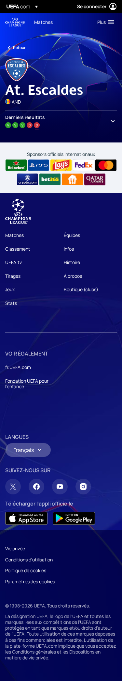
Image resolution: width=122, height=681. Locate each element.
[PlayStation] (38, 165)
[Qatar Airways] (94, 179)
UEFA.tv (13, 262)
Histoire (72, 262)
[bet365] (50, 179)
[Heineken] (16, 165)
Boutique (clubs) (81, 289)
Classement (17, 249)
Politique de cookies (25, 570)
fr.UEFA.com (18, 367)
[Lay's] (61, 165)
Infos (69, 249)
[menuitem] (60, 22)
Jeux (10, 289)
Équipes (72, 235)
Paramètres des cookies (30, 581)
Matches (14, 235)
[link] (43, 22)
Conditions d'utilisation (29, 559)
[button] (104, 22)
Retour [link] (19, 47)
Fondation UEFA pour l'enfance (26, 384)
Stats (11, 303)
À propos (73, 276)
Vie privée (15, 548)
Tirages (12, 276)
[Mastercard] (105, 165)
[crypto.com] (27, 179)
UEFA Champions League (15, 22)
